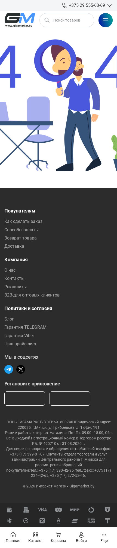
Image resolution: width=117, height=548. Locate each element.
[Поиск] (47, 20)
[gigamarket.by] (19, 20)
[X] (20, 369)
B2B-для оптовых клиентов (32, 295)
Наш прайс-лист (20, 343)
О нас (10, 270)
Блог (9, 319)
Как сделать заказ (23, 221)
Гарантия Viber (19, 335)
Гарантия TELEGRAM (25, 327)
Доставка (14, 246)
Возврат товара (20, 238)
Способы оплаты (21, 229)
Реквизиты (15, 286)
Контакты (14, 278)
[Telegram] (8, 369)
